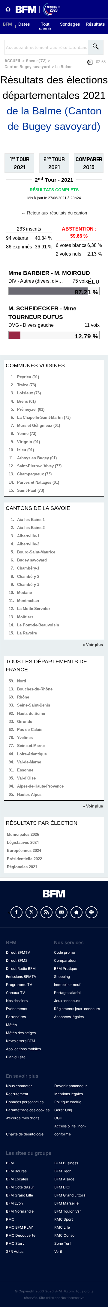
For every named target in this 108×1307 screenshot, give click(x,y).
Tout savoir (45, 26)
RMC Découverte (20, 1235)
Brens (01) (26, 401)
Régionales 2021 (22, 867)
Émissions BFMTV (21, 976)
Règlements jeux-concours (77, 1008)
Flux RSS (46, 912)
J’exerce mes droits (22, 1118)
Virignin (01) (28, 442)
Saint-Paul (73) (30, 490)
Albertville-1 (28, 536)
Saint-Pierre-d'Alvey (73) (39, 466)
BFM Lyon (14, 1203)
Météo (11, 1025)
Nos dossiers (17, 1000)
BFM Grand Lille (19, 1195)
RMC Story (15, 1243)
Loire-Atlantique (32, 754)
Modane (24, 592)
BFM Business (66, 1163)
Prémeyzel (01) (30, 409)
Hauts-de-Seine (31, 713)
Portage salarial (67, 992)
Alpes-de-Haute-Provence (40, 786)
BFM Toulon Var (67, 1211)
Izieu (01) (25, 450)
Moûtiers (25, 617)
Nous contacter (19, 1086)
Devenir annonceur (70, 1086)
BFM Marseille (66, 1203)
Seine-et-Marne (31, 745)
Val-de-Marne (29, 762)
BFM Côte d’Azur (20, 1187)
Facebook (16, 912)
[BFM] (8, 9)
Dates (24, 24)
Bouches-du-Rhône (34, 689)
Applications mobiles (23, 1049)
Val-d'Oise (26, 778)
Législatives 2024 (23, 842)
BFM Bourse (16, 1171)
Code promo (64, 952)
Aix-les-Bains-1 (31, 519)
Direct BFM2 (16, 960)
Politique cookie (67, 1102)
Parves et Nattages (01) (38, 482)
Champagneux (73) (34, 474)
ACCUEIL (12, 60)
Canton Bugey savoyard (27, 66)
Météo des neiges (21, 1033)
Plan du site (16, 1057)
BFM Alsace (64, 1179)
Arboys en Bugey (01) (37, 458)
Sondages (70, 24)
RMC (10, 1219)
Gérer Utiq (63, 1110)
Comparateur (65, 960)
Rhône (23, 697)
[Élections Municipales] (35, 9)
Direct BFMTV (18, 952)
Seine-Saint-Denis (33, 705)
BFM (7, 24)
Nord (21, 681)
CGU (58, 1118)
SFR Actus (14, 1251)
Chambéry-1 (28, 568)
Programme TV (19, 984)
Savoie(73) (36, 60)
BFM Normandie (20, 1211)
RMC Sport (63, 1219)
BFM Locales (17, 1179)
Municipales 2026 (23, 834)
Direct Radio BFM (21, 968)
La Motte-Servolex (33, 608)
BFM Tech (62, 1171)
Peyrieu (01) (28, 377)
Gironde (24, 721)
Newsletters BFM (20, 1041)
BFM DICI (62, 1187)
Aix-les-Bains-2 (31, 527)
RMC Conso (64, 1235)
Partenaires (16, 1017)
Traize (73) (26, 385)
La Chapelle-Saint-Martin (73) (43, 417)
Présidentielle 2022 (24, 859)
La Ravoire (27, 633)
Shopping (62, 976)
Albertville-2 (28, 544)
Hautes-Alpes (29, 794)
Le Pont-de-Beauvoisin (38, 625)
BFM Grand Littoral (70, 1195)
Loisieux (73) (29, 393)
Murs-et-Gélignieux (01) (38, 425)
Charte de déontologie (25, 1134)
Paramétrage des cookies (28, 1110)
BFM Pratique (65, 968)
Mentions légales (68, 1094)
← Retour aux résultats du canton (54, 212)
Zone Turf (62, 1243)
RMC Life (62, 1227)
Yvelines (25, 737)
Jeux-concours (67, 1000)
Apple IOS (76, 912)
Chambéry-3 (28, 584)
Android (92, 912)
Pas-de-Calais (29, 729)
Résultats (95, 24)
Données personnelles (25, 1102)
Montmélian (28, 600)
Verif (58, 1251)
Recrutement (17, 1094)
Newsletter (62, 912)
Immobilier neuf (67, 984)
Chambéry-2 (28, 576)
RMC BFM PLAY (19, 1227)
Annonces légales (69, 1017)
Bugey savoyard (32, 560)
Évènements (16, 1008)
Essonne (25, 770)
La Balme (64, 66)
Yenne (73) (26, 433)
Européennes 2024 (24, 850)
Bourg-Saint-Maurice (36, 552)
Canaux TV (15, 992)
